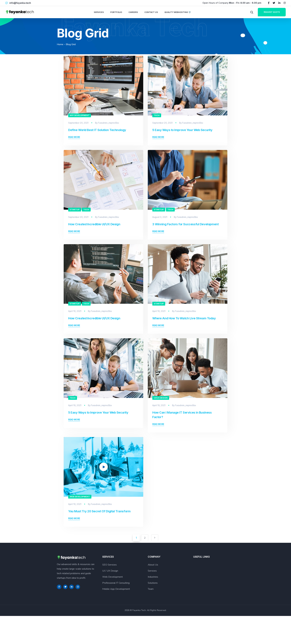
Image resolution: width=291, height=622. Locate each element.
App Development (79, 115)
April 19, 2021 (74, 311)
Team (151, 589)
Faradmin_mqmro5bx (108, 122)
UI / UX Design (110, 570)
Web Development (80, 496)
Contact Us (151, 12)
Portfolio (116, 12)
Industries (153, 577)
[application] (103, 467)
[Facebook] (268, 3)
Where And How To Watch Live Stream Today (184, 318)
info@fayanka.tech (20, 2)
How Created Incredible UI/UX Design (94, 224)
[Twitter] (274, 3)
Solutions (153, 583)
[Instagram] (285, 3)
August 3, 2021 (159, 217)
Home (60, 44)
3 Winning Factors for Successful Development (185, 224)
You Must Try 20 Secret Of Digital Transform (99, 511)
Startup (75, 209)
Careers (133, 12)
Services (99, 12)
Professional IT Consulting (116, 583)
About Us (153, 564)
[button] (103, 467)
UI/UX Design (161, 398)
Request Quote (272, 12)
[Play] (70, 492)
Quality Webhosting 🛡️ (177, 12)
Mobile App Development (116, 589)
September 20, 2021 (78, 122)
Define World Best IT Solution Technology (97, 130)
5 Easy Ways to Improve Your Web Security (182, 130)
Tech (157, 115)
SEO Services (109, 564)
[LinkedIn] (279, 3)
